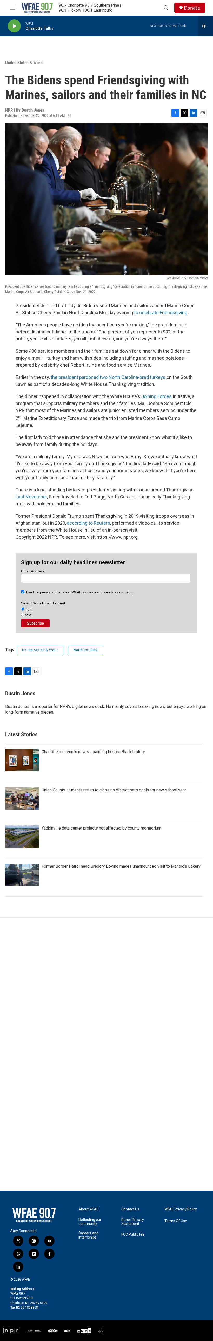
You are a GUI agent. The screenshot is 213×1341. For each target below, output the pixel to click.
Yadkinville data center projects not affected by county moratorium (101, 828)
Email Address (32, 571)
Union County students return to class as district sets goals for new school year (114, 790)
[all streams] (205, 26)
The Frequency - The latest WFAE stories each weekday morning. (79, 592)
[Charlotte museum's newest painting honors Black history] (22, 760)
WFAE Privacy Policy (180, 1209)
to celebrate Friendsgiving (160, 312)
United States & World (24, 62)
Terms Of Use (175, 1221)
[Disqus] (106, 987)
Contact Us (130, 1209)
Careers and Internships (88, 1235)
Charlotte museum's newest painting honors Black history (93, 751)
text (27, 615)
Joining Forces (156, 396)
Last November (31, 497)
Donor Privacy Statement (132, 1222)
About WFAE (88, 1209)
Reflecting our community (89, 1222)
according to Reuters (88, 523)
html (28, 609)
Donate (192, 8)
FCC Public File (133, 1234)
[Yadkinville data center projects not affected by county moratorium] (22, 836)
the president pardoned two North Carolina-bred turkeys (108, 377)
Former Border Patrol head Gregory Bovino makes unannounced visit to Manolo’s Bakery (121, 866)
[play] (14, 26)
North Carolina (86, 650)
